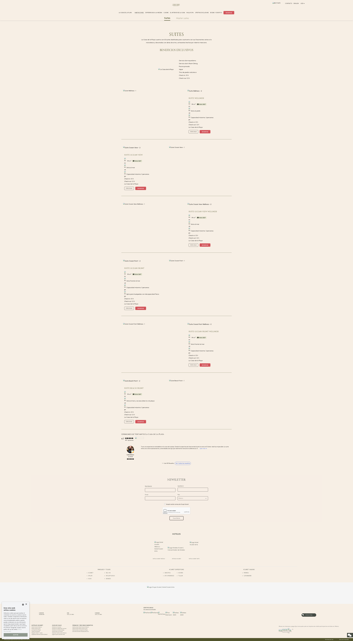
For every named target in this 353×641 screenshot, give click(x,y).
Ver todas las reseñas (183, 463)
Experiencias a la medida (153, 12)
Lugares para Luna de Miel (58, 634)
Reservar (229, 13)
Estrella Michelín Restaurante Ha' (80, 631)
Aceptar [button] (15, 635)
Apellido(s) (181, 486)
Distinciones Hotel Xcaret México (80, 627)
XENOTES (168, 573)
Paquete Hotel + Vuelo (37, 633)
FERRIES (246, 573)
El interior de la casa (177, 12)
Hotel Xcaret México (37, 627)
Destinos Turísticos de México (59, 633)
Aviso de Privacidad (344, 639)
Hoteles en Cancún (56, 627)
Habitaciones (139, 12)
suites (167, 18)
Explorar (193, 132)
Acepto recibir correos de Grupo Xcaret (177, 504)
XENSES (108, 578)
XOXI (89, 578)
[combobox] (23, 605)
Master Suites (182, 18)
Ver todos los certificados (149, 609)
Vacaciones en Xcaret (57, 631)
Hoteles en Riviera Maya (58, 630)
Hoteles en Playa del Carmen (59, 628)
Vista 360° (202, 104)
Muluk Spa (190, 12)
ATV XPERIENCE (169, 576)
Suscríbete (176, 518)
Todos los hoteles (36, 631)
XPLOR (90, 576)
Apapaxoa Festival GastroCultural (39, 634)
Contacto (288, 3)
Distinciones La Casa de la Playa (80, 630)
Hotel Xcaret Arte (36, 628)
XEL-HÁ (108, 573)
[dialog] (15, 620)
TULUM (180, 576)
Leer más (202, 448)
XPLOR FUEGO (110, 576)
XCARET (90, 573)
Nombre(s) (148, 486)
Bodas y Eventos (216, 12)
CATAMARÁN (247, 576)
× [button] (26, 604)
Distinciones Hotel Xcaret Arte (79, 628)
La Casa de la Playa (36, 630)
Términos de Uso (329, 639)
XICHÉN (180, 573)
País (179, 494)
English (296, 3)
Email (146, 494)
